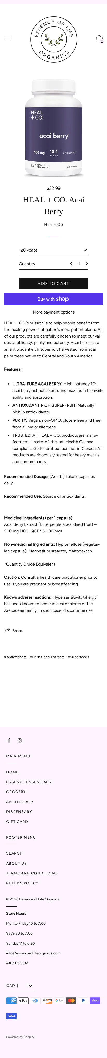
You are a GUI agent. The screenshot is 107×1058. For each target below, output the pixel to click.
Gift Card (17, 822)
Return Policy (22, 883)
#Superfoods (78, 657)
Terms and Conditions (32, 873)
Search (14, 853)
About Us (16, 863)
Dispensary (19, 812)
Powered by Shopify (20, 1037)
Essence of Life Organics (39, 899)
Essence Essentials (28, 782)
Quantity (27, 263)
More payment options (54, 312)
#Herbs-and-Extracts (47, 657)
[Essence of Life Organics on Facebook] (9, 740)
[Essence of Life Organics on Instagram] (20, 740)
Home (12, 772)
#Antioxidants (15, 657)
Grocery (16, 792)
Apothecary (20, 802)
